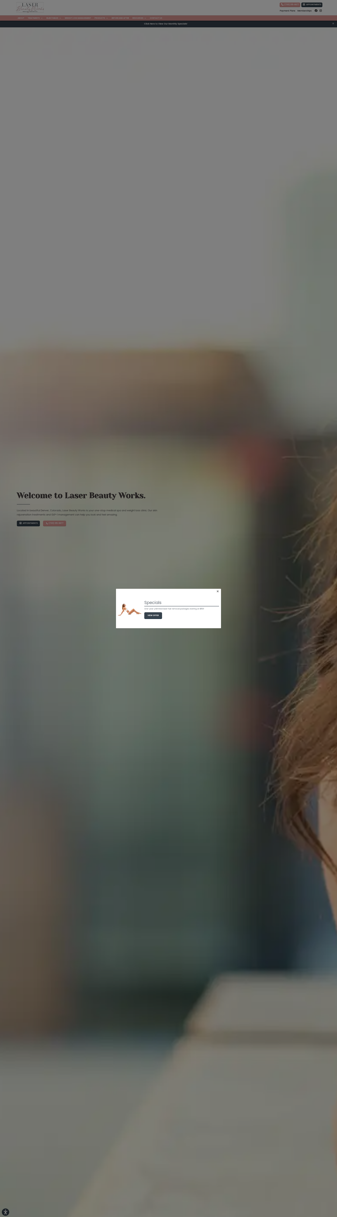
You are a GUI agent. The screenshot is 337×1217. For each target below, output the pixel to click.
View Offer (155, 615)
